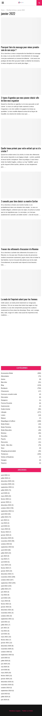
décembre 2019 (6, 681)
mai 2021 (4, 631)
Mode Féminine (6, 427)
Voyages (4, 460)
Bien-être (4, 382)
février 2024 (5, 532)
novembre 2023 (6, 541)
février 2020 (5, 675)
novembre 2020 (6, 649)
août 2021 (4, 622)
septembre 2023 (6, 547)
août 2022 (4, 586)
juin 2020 (4, 664)
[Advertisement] (21, 343)
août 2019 (4, 693)
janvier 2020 (5, 678)
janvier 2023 (5, 571)
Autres (3, 379)
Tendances (4, 454)
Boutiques (4, 388)
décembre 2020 (6, 646)
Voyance (4, 463)
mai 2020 (4, 666)
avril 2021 (4, 634)
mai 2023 (4, 559)
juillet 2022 (4, 589)
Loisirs (3, 415)
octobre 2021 (5, 616)
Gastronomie (5, 406)
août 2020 (4, 657)
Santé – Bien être (6, 445)
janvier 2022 (5, 607)
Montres (3, 433)
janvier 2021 (5, 642)
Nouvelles (4, 436)
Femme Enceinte (6, 403)
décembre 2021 (6, 610)
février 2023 (5, 568)
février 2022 (5, 604)
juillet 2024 (4, 517)
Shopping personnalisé (8, 451)
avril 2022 (4, 598)
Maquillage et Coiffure (8, 421)
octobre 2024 (5, 508)
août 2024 (4, 514)
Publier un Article (27, 711)
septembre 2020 (6, 654)
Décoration (4, 397)
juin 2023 (4, 556)
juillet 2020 (4, 660)
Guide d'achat (5, 409)
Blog (2, 385)
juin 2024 (4, 520)
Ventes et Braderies (7, 457)
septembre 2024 (6, 511)
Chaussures (5, 391)
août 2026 (4, 475)
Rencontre (4, 442)
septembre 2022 (6, 583)
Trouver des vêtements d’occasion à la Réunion (19, 249)
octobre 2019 (5, 687)
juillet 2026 (4, 478)
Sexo (2, 448)
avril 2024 (4, 526)
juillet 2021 (4, 625)
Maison (3, 418)
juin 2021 (4, 628)
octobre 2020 (5, 652)
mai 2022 (4, 595)
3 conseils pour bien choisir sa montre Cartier (19, 201)
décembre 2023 (6, 538)
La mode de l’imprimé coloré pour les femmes (19, 299)
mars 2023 (4, 565)
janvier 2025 (5, 502)
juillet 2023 (4, 553)
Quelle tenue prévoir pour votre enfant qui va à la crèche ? (21, 150)
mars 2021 (4, 637)
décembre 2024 (6, 505)
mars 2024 (4, 529)
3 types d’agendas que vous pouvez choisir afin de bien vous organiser (20, 99)
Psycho (3, 439)
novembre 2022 (6, 577)
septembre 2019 (6, 690)
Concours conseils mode (9, 394)
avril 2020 (4, 669)
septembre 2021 (6, 619)
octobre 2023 (5, 544)
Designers (4, 400)
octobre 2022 (5, 580)
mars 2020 (4, 672)
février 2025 (5, 499)
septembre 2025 (6, 487)
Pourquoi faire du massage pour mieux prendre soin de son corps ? (20, 48)
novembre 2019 (6, 684)
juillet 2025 (4, 490)
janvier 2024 (5, 535)
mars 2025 (4, 496)
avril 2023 (4, 562)
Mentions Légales (15, 711)
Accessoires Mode (7, 373)
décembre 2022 (6, 574)
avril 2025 (4, 493)
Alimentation (5, 376)
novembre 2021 (6, 613)
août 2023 (4, 550)
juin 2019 (4, 699)
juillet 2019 (4, 696)
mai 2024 (4, 523)
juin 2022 (4, 592)
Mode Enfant (5, 424)
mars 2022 (4, 601)
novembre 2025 (6, 484)
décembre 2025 (6, 481)
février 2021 (5, 640)
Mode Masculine (6, 430)
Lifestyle (3, 412)
